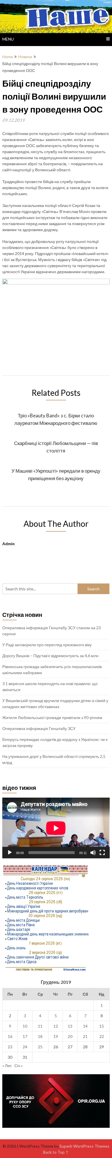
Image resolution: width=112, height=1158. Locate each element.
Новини (25, 56)
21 (85, 1036)
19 (55, 1036)
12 (55, 1026)
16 (10, 1036)
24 (25, 1046)
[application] (56, 828)
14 (85, 1026)
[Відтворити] (10, 852)
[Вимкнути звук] (93, 852)
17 (25, 1036)
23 (10, 1046)
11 (40, 1026)
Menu (8, 39)
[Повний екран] (102, 852)
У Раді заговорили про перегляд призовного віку (47, 644)
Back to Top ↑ (56, 1152)
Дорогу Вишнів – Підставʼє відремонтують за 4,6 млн (50, 655)
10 (25, 1026)
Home (7, 56)
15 (101, 1026)
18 (40, 1036)
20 (70, 1036)
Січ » (18, 1065)
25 (40, 1046)
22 (101, 1036)
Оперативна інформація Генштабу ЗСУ (39, 728)
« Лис (7, 1065)
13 (70, 1026)
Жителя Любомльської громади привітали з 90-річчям (52, 717)
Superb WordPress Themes (84, 1146)
